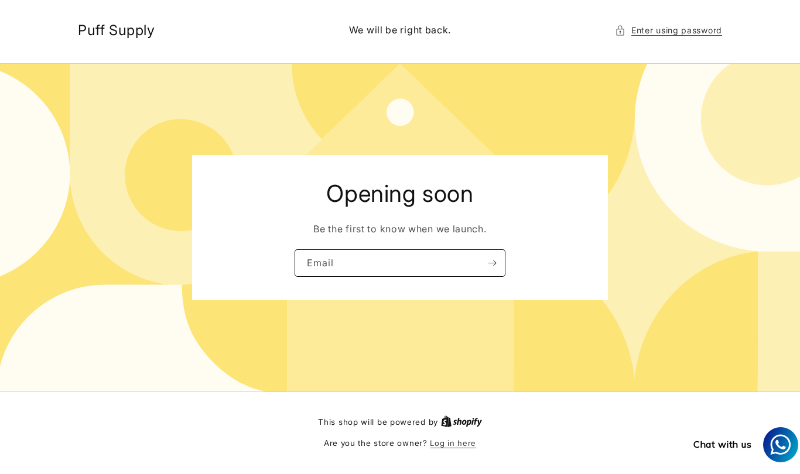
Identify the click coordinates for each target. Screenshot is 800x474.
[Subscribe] (492, 263)
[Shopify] (461, 422)
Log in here (453, 443)
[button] (668, 30)
